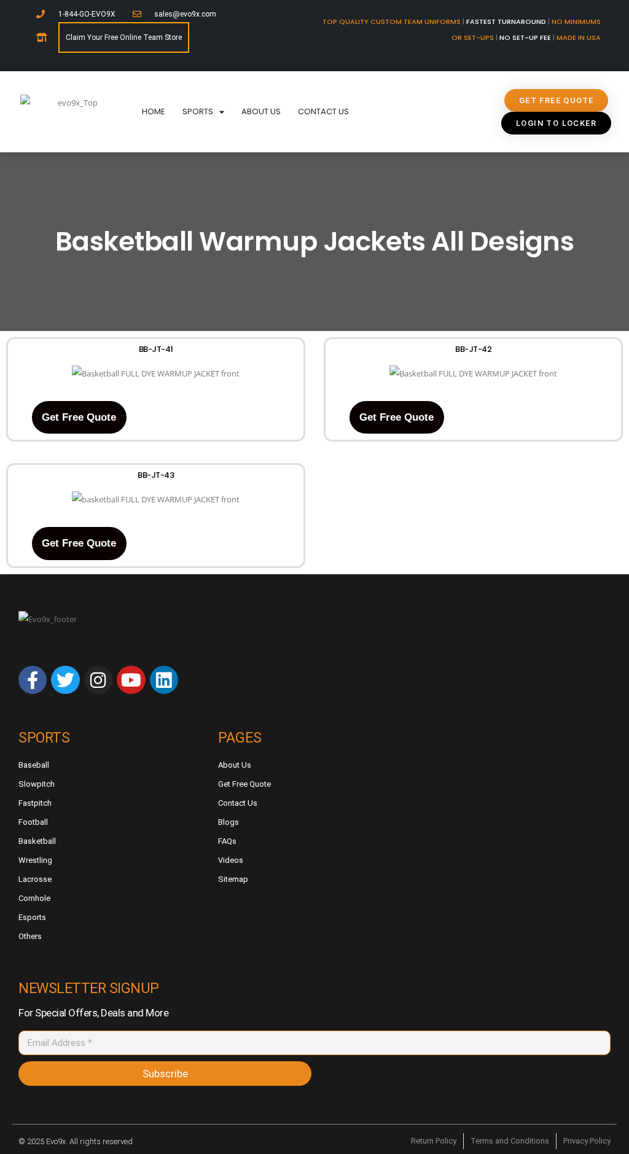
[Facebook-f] (32, 680)
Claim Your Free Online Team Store (124, 37)
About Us (261, 111)
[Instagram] (98, 680)
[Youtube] (131, 680)
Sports (197, 111)
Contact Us (323, 111)
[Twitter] (65, 680)
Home (153, 111)
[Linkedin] (164, 680)
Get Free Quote (79, 417)
